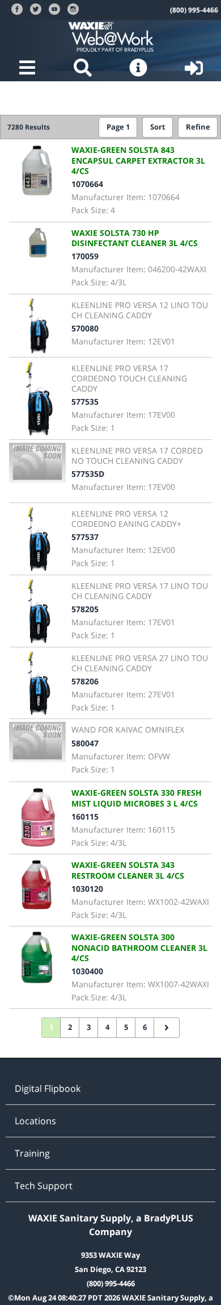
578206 (85, 681)
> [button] (167, 1027)
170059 (85, 256)
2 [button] (70, 1027)
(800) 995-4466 (194, 10)
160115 (85, 816)
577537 (85, 536)
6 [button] (145, 1027)
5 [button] (126, 1027)
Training (32, 1153)
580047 (85, 743)
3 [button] (89, 1027)
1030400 (87, 971)
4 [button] (107, 1027)
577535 (85, 401)
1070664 (87, 183)
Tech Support (44, 1185)
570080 (85, 328)
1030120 (87, 888)
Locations (35, 1121)
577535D (87, 473)
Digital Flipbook (47, 1088)
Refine (198, 127)
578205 (85, 609)
